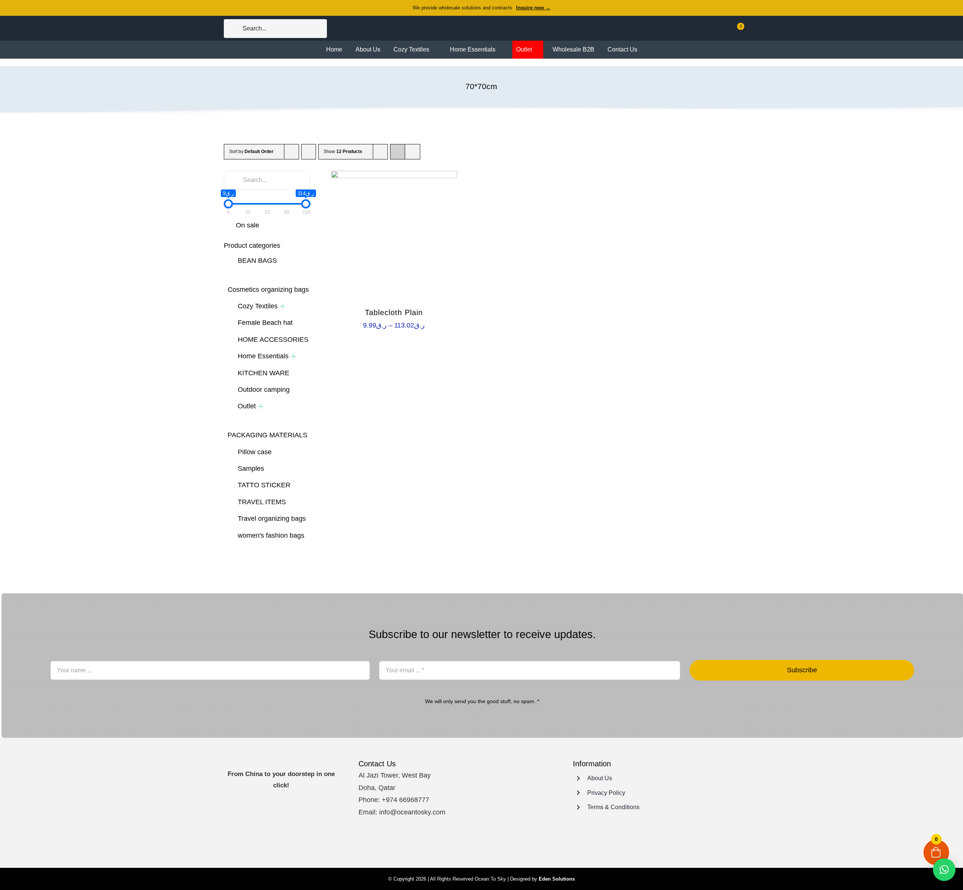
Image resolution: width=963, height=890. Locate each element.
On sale (247, 225)
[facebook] (462, 842)
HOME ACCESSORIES (273, 339)
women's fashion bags (271, 535)
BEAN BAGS (257, 260)
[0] (735, 31)
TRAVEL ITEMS (262, 502)
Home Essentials (263, 356)
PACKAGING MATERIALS (267, 435)
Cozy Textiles (258, 306)
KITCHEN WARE (263, 373)
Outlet (247, 406)
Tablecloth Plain (394, 312)
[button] (944, 869)
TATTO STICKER (264, 485)
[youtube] (489, 842)
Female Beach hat (265, 322)
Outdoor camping (264, 389)
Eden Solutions (557, 879)
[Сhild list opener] (282, 306)
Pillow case (255, 452)
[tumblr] (503, 842)
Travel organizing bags (272, 518)
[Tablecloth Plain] (394, 234)
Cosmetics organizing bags (268, 289)
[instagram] (475, 842)
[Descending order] (308, 151)
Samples (251, 468)
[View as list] (412, 151)
